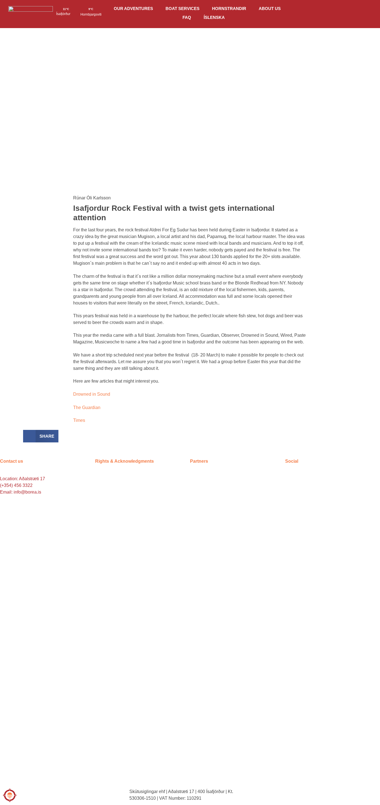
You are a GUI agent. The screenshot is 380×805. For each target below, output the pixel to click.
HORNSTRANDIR (229, 8)
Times (79, 420)
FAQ (186, 17)
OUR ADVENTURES (133, 8)
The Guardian (86, 407)
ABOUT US (270, 8)
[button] (40, 436)
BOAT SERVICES (182, 8)
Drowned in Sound (91, 394)
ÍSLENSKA (214, 17)
